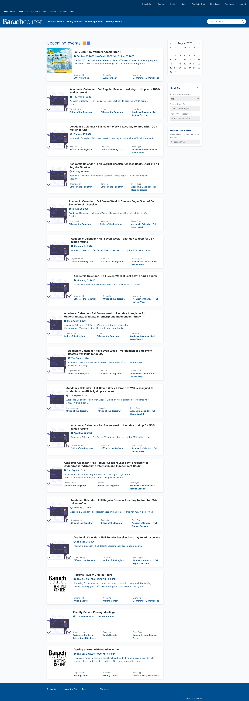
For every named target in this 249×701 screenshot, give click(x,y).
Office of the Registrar (81, 112)
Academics (35, 11)
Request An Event (180, 130)
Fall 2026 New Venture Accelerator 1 (97, 51)
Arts (44, 11)
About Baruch (9, 11)
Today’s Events (74, 21)
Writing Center (81, 600)
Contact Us (51, 689)
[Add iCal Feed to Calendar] (88, 43)
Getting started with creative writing (97, 649)
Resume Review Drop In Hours (93, 574)
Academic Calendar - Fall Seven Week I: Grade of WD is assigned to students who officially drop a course (109, 389)
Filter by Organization (179, 114)
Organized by (79, 75)
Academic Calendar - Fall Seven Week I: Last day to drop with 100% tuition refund (113, 128)
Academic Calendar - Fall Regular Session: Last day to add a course (117, 537)
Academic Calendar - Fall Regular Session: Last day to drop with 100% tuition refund (115, 91)
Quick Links (146, 4)
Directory (173, 4)
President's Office (198, 4)
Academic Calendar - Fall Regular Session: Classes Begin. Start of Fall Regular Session (114, 165)
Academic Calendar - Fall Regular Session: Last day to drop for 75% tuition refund (113, 502)
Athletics (52, 11)
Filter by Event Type (178, 104)
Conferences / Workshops (146, 78)
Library (183, 4)
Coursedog (198, 698)
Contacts (107, 75)
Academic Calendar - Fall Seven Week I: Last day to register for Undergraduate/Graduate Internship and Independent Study (105, 315)
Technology (229, 4)
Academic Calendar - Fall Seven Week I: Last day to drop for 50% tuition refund (113, 427)
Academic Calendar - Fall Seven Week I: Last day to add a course (116, 276)
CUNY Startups (81, 78)
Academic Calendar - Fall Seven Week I (144, 151)
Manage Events (114, 21)
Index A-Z (242, 4)
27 (190, 68)
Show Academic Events (180, 94)
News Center (215, 4)
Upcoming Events (94, 21)
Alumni (72, 11)
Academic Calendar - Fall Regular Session (144, 113)
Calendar (161, 4)
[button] (171, 43)
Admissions (23, 11)
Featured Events (56, 21)
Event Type (138, 75)
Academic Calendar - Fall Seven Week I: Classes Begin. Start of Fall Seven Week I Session (112, 203)
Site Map (104, 689)
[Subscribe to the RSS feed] (84, 43)
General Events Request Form (145, 636)
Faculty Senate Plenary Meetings (94, 612)
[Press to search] (243, 21)
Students (63, 11)
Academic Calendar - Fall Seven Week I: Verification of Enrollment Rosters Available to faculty (110, 352)
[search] (226, 21)
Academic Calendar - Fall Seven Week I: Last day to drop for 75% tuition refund (113, 240)
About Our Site (70, 689)
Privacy (85, 689)
